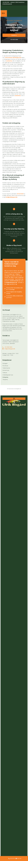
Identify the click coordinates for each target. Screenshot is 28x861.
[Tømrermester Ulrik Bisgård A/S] (8, 11)
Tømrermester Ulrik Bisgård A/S (13, 57)
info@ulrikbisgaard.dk (7, 3)
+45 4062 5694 (5, 2)
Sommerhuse (5, 370)
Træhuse (4, 372)
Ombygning (5, 377)
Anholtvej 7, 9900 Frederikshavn (17, 2)
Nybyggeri (5, 363)
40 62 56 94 (20, 193)
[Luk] (14, 398)
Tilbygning (5, 379)
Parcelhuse (5, 365)
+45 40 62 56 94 (14, 280)
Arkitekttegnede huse (7, 375)
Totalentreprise (6, 368)
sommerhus (9, 61)
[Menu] (4, 13)
